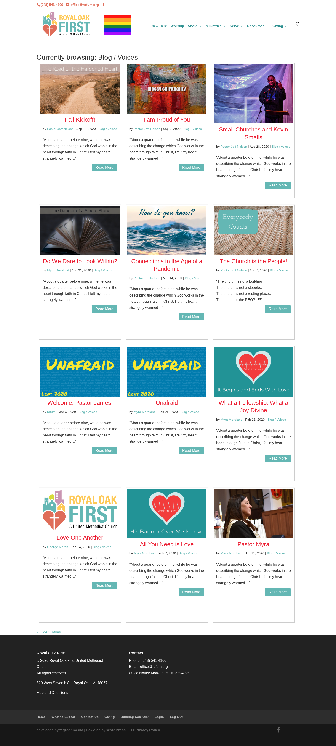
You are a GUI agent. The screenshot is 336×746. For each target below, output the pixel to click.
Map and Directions (52, 693)
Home (41, 717)
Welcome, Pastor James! (80, 402)
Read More (104, 167)
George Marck (57, 547)
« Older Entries (49, 632)
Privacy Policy (147, 730)
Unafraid (167, 402)
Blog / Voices (108, 129)
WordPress (116, 730)
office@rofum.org (154, 667)
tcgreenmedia (71, 730)
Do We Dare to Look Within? (80, 261)
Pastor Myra (253, 544)
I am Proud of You (167, 119)
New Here (159, 26)
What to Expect (63, 717)
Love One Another (79, 537)
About (192, 26)
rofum (51, 412)
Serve (234, 26)
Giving (277, 26)
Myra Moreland (58, 270)
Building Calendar (135, 717)
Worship (177, 26)
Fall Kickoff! (80, 119)
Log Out (176, 717)
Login (159, 717)
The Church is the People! (253, 261)
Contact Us (90, 717)
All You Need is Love (167, 544)
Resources (255, 26)
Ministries (213, 26)
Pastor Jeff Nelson (60, 129)
